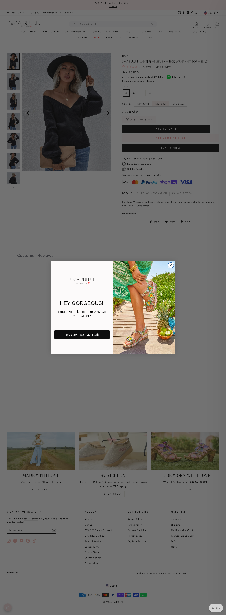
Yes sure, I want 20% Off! (82, 334)
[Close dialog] (171, 265)
